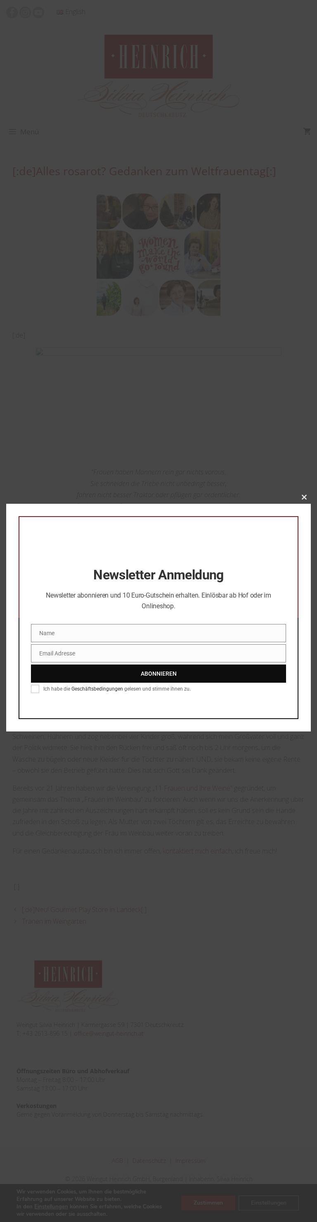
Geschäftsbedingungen (97, 689)
